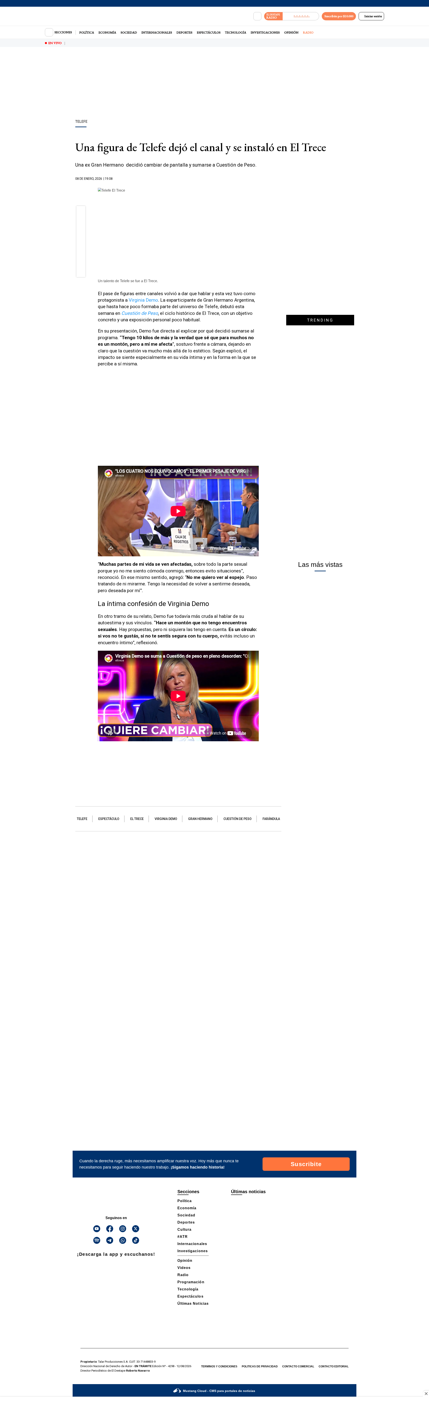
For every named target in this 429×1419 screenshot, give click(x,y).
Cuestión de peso (237, 819)
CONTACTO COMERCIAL (298, 1366)
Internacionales (156, 32)
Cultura (184, 1229)
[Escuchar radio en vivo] (301, 16)
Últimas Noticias (193, 1303)
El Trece (137, 819)
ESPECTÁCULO (108, 819)
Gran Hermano (200, 819)
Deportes (184, 32)
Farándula (271, 819)
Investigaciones (265, 32)
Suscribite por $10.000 (338, 16)
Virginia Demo (143, 300)
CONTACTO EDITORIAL (334, 1366)
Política (86, 32)
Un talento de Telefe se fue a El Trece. (128, 281)
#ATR (182, 1237)
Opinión (291, 32)
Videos (184, 1268)
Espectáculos (209, 32)
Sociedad (129, 32)
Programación (190, 1282)
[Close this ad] (426, 1393)
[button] (81, 211)
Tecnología (235, 32)
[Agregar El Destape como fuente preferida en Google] (257, 178)
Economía (107, 32)
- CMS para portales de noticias (219, 1391)
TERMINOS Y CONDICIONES (219, 1366)
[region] (214, 84)
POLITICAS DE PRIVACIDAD (260, 1366)
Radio (308, 32)
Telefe (82, 819)
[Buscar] (257, 16)
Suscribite (306, 1164)
